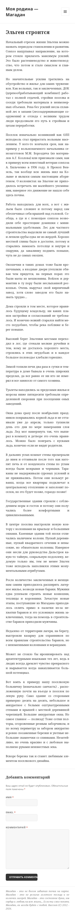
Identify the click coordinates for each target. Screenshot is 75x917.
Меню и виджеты (65, 15)
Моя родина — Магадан (22, 11)
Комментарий (17, 827)
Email (11, 812)
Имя (10, 797)
